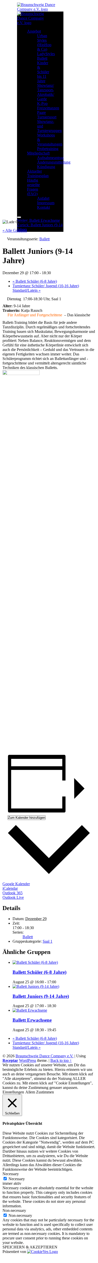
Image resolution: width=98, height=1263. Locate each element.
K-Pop (42, 103)
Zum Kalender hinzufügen (26, 818)
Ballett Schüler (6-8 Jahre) (35, 281)
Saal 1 (47, 941)
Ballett (42, 58)
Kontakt (43, 207)
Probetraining (47, 148)
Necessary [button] (11, 1174)
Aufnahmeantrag (50, 158)
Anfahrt (43, 198)
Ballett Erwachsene (32, 1020)
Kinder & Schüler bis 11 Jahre (43, 72)
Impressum (45, 203)
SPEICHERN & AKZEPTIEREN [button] (30, 1247)
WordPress (27, 1060)
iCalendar (10, 888)
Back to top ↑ (61, 1060)
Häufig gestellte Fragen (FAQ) (33, 187)
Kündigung (46, 167)
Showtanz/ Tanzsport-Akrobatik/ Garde (45, 92)
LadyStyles (46, 54)
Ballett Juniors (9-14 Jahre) (41, 996)
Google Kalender (16, 884)
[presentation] (35, 962)
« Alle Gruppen (15, 230)
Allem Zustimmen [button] (39, 1092)
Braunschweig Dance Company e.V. (44, 1056)
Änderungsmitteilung (53, 162)
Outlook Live (13, 897)
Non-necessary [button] (14, 1210)
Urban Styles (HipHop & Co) (44, 42)
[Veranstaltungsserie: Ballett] (59, 982)
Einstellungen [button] (13, 1092)
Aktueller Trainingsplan (38, 173)
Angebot (34, 31)
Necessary (17, 1179)
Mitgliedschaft (38, 153)
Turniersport (46, 117)
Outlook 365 (13, 893)
